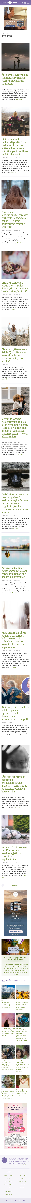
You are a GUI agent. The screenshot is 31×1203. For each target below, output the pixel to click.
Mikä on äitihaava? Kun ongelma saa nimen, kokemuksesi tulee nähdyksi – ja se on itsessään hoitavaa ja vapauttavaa (14, 640)
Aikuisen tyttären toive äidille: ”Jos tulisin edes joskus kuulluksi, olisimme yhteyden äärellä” (14, 355)
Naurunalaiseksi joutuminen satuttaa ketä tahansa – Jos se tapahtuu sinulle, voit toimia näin (8, 1093)
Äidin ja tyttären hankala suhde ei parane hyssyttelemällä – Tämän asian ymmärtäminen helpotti (15, 713)
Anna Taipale (19, 1042)
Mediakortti (22, 1181)
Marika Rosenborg (6, 1007)
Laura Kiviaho (19, 1097)
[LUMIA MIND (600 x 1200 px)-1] (15, 913)
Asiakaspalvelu (8, 1175)
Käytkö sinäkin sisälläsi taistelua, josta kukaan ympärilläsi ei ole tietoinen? (7, 1064)
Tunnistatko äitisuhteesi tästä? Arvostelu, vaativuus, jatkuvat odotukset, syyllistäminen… (15, 853)
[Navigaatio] (28, 3)
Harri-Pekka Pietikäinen (7, 1069)
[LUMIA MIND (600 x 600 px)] (15, 18)
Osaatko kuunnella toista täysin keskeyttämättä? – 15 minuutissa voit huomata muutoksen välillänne (22, 1065)
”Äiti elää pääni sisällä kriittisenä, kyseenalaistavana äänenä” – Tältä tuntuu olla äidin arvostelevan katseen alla (14, 784)
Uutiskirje (8, 1181)
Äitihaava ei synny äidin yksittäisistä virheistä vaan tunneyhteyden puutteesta (15, 79)
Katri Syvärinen (7, 87)
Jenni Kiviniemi (5, 1037)
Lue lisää (19, 99)
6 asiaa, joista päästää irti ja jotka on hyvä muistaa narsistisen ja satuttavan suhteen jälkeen (8, 1031)
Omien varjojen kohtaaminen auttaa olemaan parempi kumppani (22, 1092)
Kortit (22, 1178)
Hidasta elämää (10, 2)
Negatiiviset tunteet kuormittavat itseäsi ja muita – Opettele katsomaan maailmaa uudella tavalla (22, 1004)
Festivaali (23, 1175)
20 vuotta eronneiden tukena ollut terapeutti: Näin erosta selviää (8, 1003)
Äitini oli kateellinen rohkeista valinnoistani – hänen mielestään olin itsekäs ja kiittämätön (15, 572)
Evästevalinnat (8, 1194)
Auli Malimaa (19, 1071)
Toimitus (5, 722)
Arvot (22, 1172)
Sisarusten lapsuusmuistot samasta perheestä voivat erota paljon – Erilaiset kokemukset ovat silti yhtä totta (15, 219)
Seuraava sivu (16, 885)
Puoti (8, 1188)
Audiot (8, 1172)
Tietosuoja (8, 1191)
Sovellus (22, 1184)
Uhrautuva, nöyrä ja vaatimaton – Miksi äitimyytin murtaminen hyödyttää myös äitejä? (15, 287)
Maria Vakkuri (19, 1009)
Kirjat (8, 1178)
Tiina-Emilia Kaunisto (7, 1098)
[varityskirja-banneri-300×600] (15, 1126)
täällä (24, 1165)
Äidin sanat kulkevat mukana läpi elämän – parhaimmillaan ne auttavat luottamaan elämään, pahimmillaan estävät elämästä (15, 147)
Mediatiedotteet (8, 1184)
